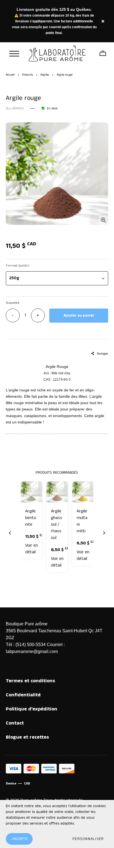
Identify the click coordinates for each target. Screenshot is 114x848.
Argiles (44, 75)
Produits (27, 75)
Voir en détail (31, 548)
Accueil (10, 75)
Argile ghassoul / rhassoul (56, 524)
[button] (57, 278)
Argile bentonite (30, 518)
